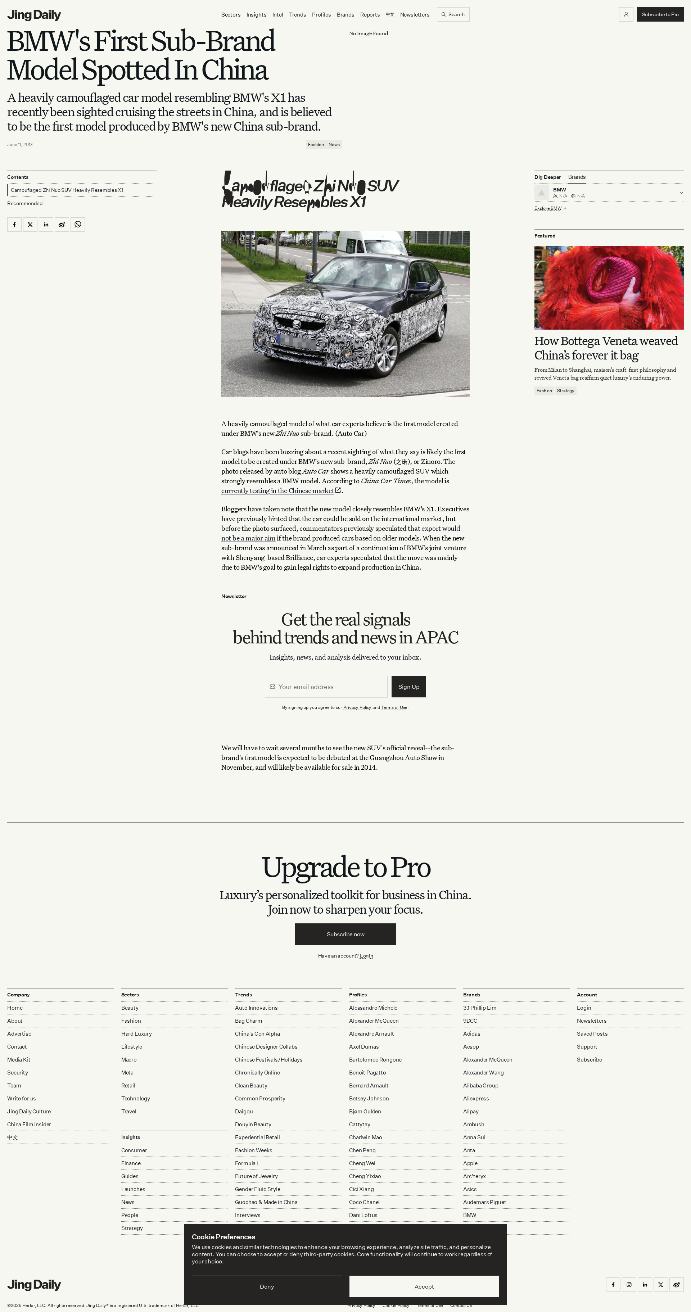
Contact (17, 1046)
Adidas (471, 1033)
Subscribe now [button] (346, 934)
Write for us (21, 1098)
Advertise (19, 1033)
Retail (128, 1085)
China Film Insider (29, 1124)
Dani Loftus (363, 1215)
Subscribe (589, 1059)
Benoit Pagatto (367, 1072)
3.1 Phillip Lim (480, 1007)
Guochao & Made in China (266, 1202)
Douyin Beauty (253, 1124)
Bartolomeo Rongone (375, 1059)
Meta (127, 1072)
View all (471, 1242)
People (129, 1215)
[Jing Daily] (34, 15)
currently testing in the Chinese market (277, 490)
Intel (277, 14)
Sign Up (409, 686)
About (15, 1020)
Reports (370, 14)
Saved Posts (592, 1033)
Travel (128, 1111)
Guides (130, 1176)
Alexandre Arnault (371, 1033)
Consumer (134, 1150)
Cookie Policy (396, 1305)
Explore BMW (547, 208)
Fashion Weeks (253, 1150)
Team (14, 1085)
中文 (12, 1137)
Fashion (316, 144)
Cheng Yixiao (365, 1176)
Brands (345, 14)
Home (14, 1007)
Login (366, 956)
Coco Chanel (364, 1202)
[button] (626, 14)
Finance (131, 1163)
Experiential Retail (257, 1137)
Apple (470, 1163)
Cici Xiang (361, 1189)
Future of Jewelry (256, 1176)
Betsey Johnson (369, 1098)
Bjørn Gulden (365, 1111)
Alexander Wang (483, 1072)
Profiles (321, 14)
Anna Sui (474, 1137)
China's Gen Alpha (257, 1033)
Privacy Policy (357, 707)
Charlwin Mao (365, 1137)
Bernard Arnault (369, 1085)
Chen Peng (362, 1150)
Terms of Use (394, 707)
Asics (470, 1189)
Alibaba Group (480, 1085)
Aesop (471, 1046)
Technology (135, 1098)
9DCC (470, 1020)
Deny (267, 1286)
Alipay (471, 1111)
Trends (297, 14)
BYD (468, 1228)
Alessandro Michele (373, 1007)
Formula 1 (246, 1163)
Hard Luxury (136, 1033)
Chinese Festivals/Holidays (268, 1059)
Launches (133, 1189)
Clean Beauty (251, 1085)
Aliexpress (476, 1098)
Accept (424, 1286)
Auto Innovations (256, 1007)
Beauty (130, 1007)
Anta (469, 1150)
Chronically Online (257, 1072)
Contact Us (461, 1305)
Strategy (565, 390)
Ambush (473, 1124)
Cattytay (359, 1124)
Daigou (244, 1111)
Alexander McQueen (373, 1020)
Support (587, 1046)
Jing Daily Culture (29, 1111)
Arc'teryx (474, 1176)
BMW (470, 1215)
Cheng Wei (362, 1163)
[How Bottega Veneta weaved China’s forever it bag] (609, 288)
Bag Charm (248, 1020)
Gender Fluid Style (257, 1189)
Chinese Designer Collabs (266, 1046)
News (334, 144)
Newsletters (415, 14)
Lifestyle (132, 1046)
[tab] (577, 177)
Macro (129, 1059)
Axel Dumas (364, 1046)
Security (17, 1072)
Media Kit (19, 1059)
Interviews (248, 1215)
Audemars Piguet (484, 1202)
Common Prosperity (260, 1098)
